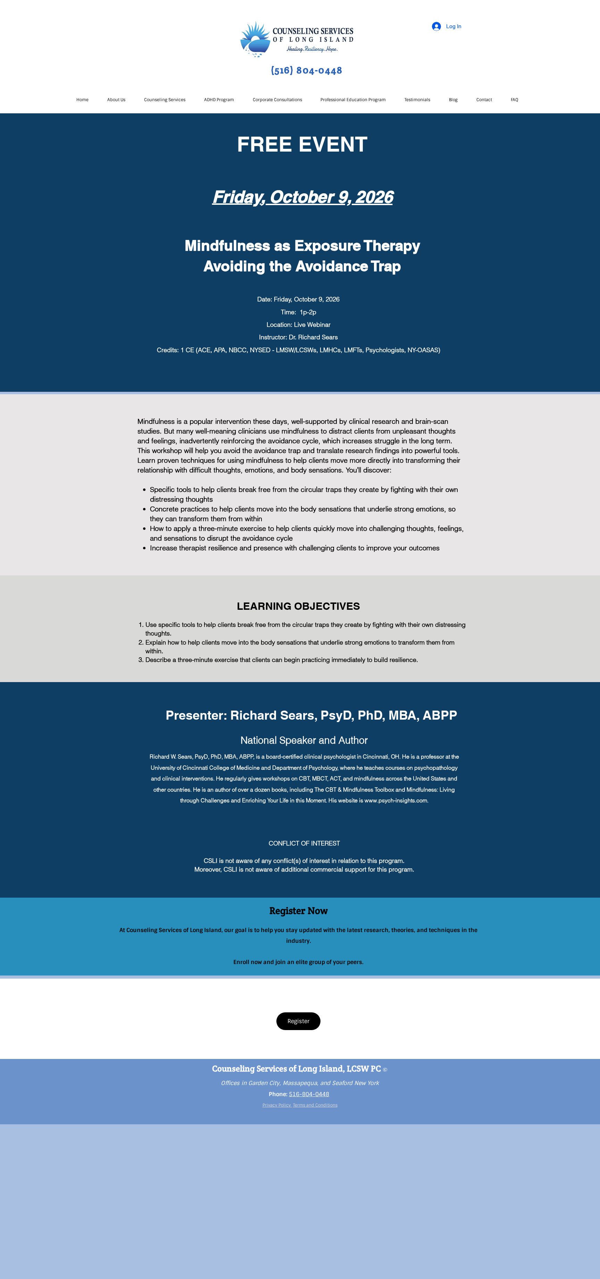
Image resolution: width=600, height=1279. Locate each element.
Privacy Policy (277, 1105)
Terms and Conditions (315, 1105)
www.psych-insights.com (396, 800)
